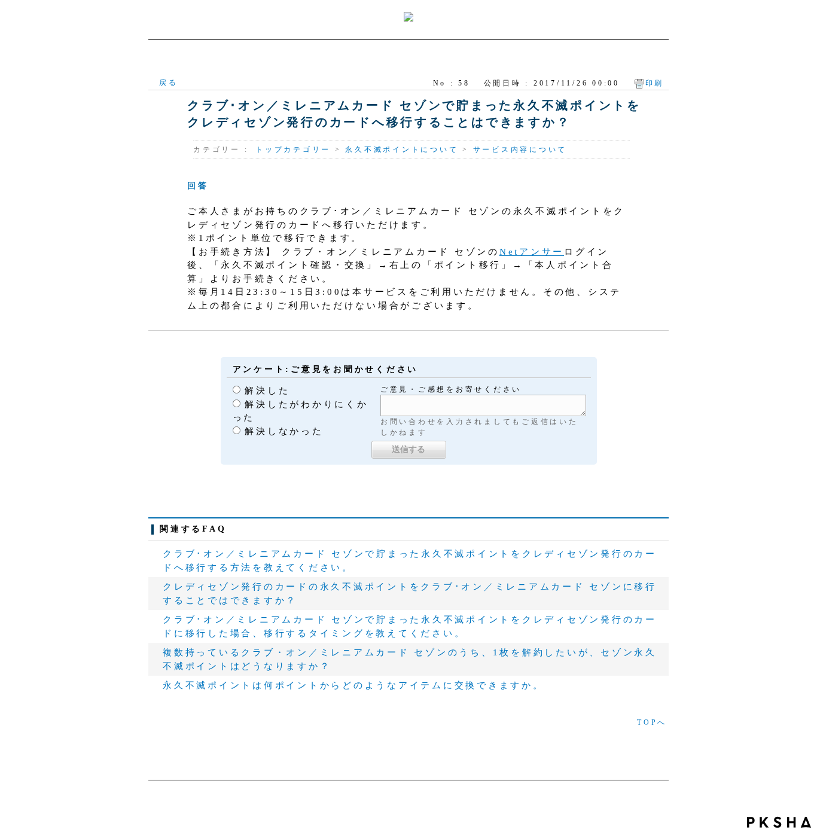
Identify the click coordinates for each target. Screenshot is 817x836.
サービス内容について (520, 149)
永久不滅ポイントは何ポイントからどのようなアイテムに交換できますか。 (353, 685)
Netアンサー (531, 252)
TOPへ (652, 722)
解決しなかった (284, 431)
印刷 (654, 83)
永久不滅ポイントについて (401, 149)
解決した (267, 390)
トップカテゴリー (293, 149)
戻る (168, 82)
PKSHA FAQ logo (779, 822)
